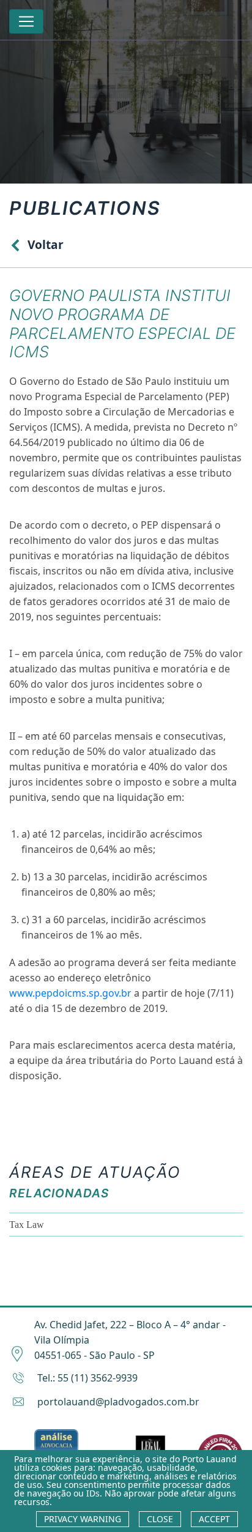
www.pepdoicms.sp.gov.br (70, 993)
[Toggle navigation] (26, 21)
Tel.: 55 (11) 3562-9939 (87, 1378)
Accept (214, 1519)
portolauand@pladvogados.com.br (118, 1401)
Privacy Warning (82, 1519)
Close (160, 1519)
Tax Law (26, 1224)
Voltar (46, 244)
